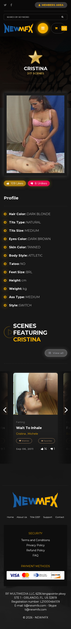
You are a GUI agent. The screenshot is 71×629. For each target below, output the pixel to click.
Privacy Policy (35, 545)
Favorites (47, 441)
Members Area (52, 4)
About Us (22, 517)
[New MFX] (19, 28)
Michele (33, 433)
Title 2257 (35, 517)
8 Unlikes (40, 183)
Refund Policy (35, 550)
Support (47, 517)
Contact (59, 517)
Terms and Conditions (35, 540)
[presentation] (4, 410)
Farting (20, 422)
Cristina (21, 433)
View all (57, 352)
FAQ (35, 555)
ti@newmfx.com (35, 605)
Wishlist (25, 441)
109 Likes (16, 183)
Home (10, 517)
